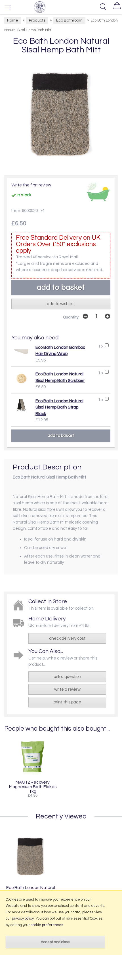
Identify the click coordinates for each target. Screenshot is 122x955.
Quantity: (71, 317)
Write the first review (31, 185)
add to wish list (61, 304)
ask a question (67, 677)
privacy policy (23, 918)
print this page (67, 702)
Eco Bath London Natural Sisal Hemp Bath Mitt (30, 889)
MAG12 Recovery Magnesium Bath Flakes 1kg (32, 787)
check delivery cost (67, 638)
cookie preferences (47, 925)
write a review (67, 689)
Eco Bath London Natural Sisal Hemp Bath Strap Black (59, 407)
